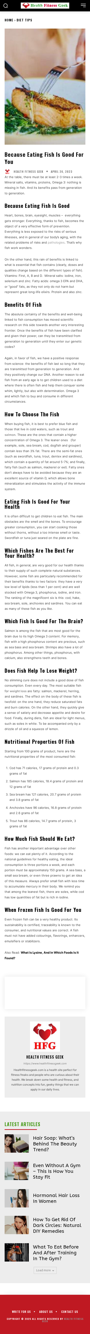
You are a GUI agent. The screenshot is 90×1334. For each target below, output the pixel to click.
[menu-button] (83, 5)
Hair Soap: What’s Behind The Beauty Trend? (55, 1144)
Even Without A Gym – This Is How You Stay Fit (57, 1171)
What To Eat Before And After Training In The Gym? (56, 1253)
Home (9, 19)
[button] (5, 5)
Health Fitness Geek (28, 171)
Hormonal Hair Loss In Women (56, 1198)
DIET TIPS (24, 19)
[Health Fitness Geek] (8, 171)
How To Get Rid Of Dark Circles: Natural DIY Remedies (57, 1225)
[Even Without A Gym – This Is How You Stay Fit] (17, 1171)
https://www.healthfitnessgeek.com (45, 1063)
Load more (43, 1270)
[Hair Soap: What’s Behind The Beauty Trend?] (17, 1143)
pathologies (56, 242)
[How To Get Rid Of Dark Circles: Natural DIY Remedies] (17, 1225)
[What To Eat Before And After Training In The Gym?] (17, 1252)
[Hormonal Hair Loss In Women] (17, 1198)
